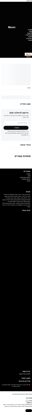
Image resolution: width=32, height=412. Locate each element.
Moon (11, 27)
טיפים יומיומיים (29, 37)
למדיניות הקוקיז (9, 406)
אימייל (30, 400)
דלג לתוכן (29, 1)
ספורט (30, 29)
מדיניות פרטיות (24, 381)
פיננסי (30, 40)
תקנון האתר (25, 378)
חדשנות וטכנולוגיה (29, 34)
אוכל (30, 31)
